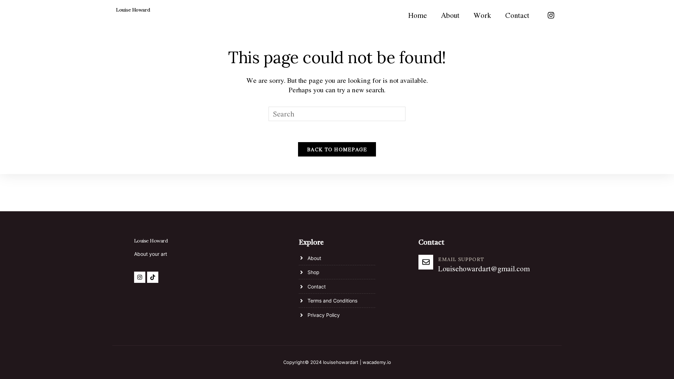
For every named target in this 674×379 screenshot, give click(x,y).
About (450, 15)
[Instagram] (550, 15)
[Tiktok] (152, 277)
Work (482, 15)
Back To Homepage (337, 149)
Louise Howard (133, 10)
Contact (517, 15)
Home (417, 15)
